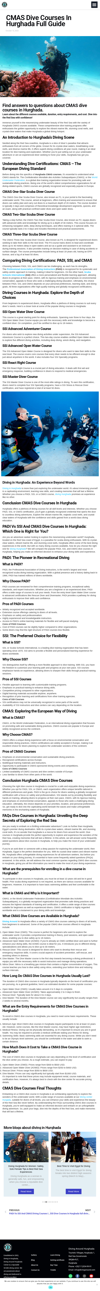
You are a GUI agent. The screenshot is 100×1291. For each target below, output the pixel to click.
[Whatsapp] (70, 1276)
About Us (34, 1265)
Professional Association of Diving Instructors (31, 269)
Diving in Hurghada (11, 488)
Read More (26, 1191)
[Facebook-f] (77, 1276)
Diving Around (9, 921)
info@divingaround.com (84, 1270)
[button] (94, 4)
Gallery (34, 1255)
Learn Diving (55, 1255)
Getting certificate (57, 1260)
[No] (97, 1284)
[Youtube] (91, 1276)
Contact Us (35, 1270)
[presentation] (7, 1153)
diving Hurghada (63, 494)
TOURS (53, 1270)
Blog (33, 1260)
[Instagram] (84, 1276)
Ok (51, 1287)
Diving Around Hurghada (81, 1248)
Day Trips (54, 1265)
